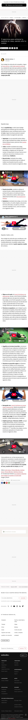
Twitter (12, 48)
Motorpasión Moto (18, 682)
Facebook (10, 48)
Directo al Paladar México (6, 710)
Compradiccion (4, 693)
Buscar (22, 648)
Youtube (14, 606)
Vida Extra (16, 664)
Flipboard (14, 48)
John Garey (8, 470)
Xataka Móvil (4, 664)
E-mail (17, 48)
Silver (2, 627)
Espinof (15, 673)
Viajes (15, 624)
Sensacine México (18, 704)
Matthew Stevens (18, 472)
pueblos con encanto (6, 635)
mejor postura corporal (19, 66)
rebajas (11, 17)
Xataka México (4, 700)
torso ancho (6, 66)
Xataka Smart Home (5, 669)
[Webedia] (5, 656)
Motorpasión (16, 680)
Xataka (2, 662)
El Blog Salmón (17, 689)
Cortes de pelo (18, 629)
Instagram (17, 606)
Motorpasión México (18, 710)
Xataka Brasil (4, 702)
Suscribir (23, 598)
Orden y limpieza (18, 632)
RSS (20, 606)
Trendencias (3, 689)
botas (2, 629)
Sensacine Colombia (18, 706)
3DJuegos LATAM (17, 700)
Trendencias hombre (16, 480)
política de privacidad (17, 601)
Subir (22, 655)
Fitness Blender (15, 470)
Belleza (16, 627)
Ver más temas (5, 640)
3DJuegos (16, 662)
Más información (12, 718)
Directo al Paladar (4, 680)
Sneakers (3, 620)
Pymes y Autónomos (18, 691)
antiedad (16, 635)
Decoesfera (3, 691)
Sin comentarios (5, 48)
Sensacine (16, 671)
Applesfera (3, 667)
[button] (10, 59)
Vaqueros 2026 (14, 586)
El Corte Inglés (18, 17)
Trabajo (3, 624)
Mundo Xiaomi (4, 671)
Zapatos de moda (5, 632)
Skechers (24, 17)
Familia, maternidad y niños (19, 620)
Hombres (8, 480)
